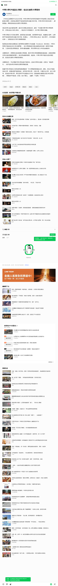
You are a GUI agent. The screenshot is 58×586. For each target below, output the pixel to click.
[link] (6, 584)
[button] (3, 584)
